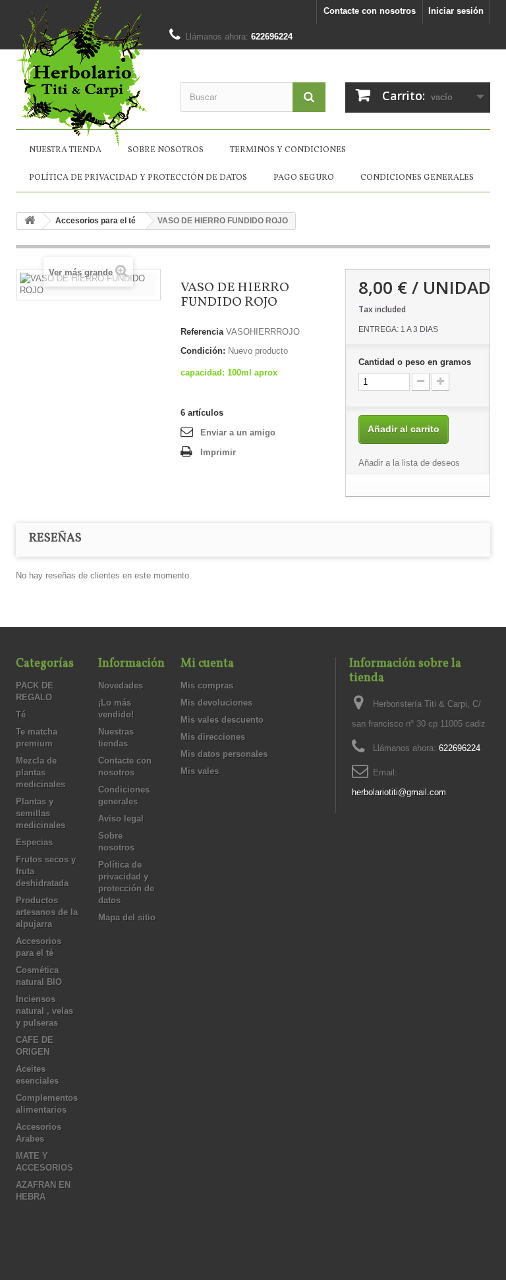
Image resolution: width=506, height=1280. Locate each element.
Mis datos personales (224, 754)
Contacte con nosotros (369, 11)
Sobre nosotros (166, 150)
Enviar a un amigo (237, 432)
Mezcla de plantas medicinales (40, 772)
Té (21, 714)
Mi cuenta (207, 663)
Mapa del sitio (126, 917)
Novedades (120, 685)
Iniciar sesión (456, 11)
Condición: (203, 351)
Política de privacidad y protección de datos (138, 178)
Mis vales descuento (222, 720)
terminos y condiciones (288, 150)
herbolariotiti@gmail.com (399, 792)
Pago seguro (303, 178)
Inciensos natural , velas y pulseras (44, 1011)
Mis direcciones (213, 737)
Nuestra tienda (65, 150)
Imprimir (218, 452)
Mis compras (207, 685)
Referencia (202, 332)
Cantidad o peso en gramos (414, 362)
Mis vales (200, 771)
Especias (34, 842)
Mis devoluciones (216, 703)
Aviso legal (121, 818)
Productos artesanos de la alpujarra (47, 912)
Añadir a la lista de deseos (409, 463)
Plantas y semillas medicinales (40, 813)
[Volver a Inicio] (29, 221)
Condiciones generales (417, 178)
